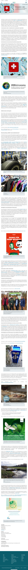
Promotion (4, 557)
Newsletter (2, 13)
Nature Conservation (13, 561)
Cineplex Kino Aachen (22, 209)
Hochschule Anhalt (24, 263)
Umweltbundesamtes (19, 20)
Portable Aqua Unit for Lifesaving (14, 324)
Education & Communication (14, 557)
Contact (21, 567)
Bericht (15, 20)
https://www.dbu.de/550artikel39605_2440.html (7, 382)
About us (4, 560)
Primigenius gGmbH (6, 264)
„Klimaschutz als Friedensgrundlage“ (15, 410)
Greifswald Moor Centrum (9, 451)
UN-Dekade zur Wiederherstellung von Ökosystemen (12, 262)
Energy (12, 558)
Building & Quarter (13, 556)
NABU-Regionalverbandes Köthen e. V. (15, 264)
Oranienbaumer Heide (14, 270)
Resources (12, 562)
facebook (22, 557)
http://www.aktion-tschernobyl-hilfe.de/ (20, 341)
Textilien (24, 105)
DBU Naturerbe (18, 272)
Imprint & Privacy (17, 567)
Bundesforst (18, 274)
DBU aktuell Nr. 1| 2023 (6, 13)
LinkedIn (22, 556)
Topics (4, 556)
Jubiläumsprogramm (23, 410)
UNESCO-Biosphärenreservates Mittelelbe (19, 271)
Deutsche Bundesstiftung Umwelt (7, 567)
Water (12, 563)
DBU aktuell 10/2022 (17, 288)
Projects (4, 558)
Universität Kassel (4, 326)
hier (22, 459)
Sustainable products (14, 560)
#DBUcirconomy (25, 104)
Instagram (22, 558)
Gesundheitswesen (3, 106)
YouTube (22, 560)
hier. (23, 416)
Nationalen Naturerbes (4, 272)
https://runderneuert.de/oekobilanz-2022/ (13, 127)
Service (4, 561)
